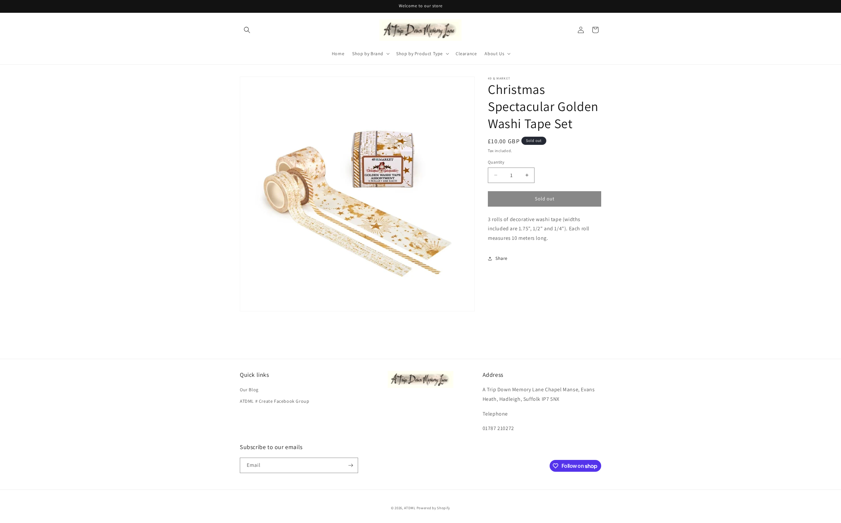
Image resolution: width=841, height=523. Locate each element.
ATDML (410, 508)
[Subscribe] (350, 465)
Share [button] (501, 258)
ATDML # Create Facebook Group (274, 401)
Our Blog (249, 390)
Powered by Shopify (433, 508)
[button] (247, 30)
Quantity (496, 162)
